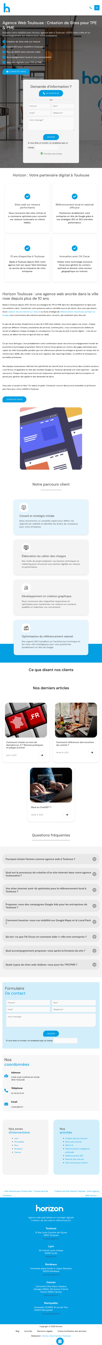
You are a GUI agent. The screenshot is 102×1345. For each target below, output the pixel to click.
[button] (91, 8)
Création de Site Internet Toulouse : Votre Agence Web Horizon (76, 1192)
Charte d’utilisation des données (72, 1331)
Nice (16, 1145)
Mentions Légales (45, 1331)
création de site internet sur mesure (24, 312)
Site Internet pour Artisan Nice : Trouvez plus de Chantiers (25, 1192)
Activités (28, 1331)
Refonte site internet (74, 1159)
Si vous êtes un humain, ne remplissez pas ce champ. (29, 1040)
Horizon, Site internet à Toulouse (56, 1336)
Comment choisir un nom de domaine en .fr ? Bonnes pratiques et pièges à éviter (24, 745)
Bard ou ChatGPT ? (41, 807)
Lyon (16, 1138)
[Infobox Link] (51, 1077)
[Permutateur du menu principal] (97, 7)
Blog (17, 1331)
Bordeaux (18, 1149)
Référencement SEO (74, 1156)
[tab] (51, 859)
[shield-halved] (42, 153)
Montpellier (19, 1142)
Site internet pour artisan (76, 1162)
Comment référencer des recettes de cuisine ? (75, 744)
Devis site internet (73, 1142)
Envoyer (51, 137)
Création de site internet (76, 1138)
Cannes (17, 1152)
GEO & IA (69, 1145)
